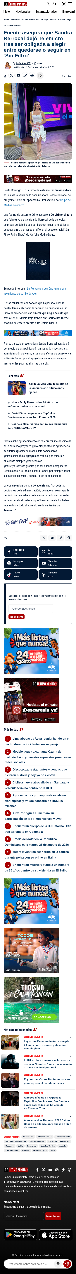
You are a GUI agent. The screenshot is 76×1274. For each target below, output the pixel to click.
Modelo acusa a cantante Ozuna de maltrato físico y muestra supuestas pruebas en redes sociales (38, 757)
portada (62, 1146)
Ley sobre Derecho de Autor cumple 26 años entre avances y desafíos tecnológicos (46, 1045)
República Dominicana (16, 1141)
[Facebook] (21, 551)
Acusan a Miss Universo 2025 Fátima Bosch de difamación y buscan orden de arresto (47, 1124)
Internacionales (45, 1137)
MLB (53, 1150)
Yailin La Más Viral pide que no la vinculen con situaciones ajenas (48, 388)
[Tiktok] (21, 574)
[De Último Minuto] (15, 3)
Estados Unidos (48, 1146)
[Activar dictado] (58, 1264)
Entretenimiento (12, 25)
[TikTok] (63, 1170)
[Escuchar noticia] (40, 75)
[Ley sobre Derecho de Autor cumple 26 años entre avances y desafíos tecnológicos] (10, 1042)
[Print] (32, 75)
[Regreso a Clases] (38, 333)
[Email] (18, 75)
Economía (31, 1146)
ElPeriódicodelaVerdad (59, 1141)
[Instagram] (21, 563)
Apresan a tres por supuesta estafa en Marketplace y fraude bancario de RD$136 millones (35, 800)
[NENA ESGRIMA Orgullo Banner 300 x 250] (31, 950)
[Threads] (55, 574)
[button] (48, 4)
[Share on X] (11, 75)
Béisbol (25, 1150)
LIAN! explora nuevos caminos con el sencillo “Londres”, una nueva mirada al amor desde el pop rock (48, 1064)
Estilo (20, 1146)
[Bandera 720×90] (38, 521)
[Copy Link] (25, 75)
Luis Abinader (12, 1150)
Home (6, 19)
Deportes (10, 1146)
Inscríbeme (16, 616)
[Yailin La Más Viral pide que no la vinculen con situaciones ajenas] (17, 388)
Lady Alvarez (23, 63)
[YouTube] (50, 1170)
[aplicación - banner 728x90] (38, 178)
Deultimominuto (63, 1137)
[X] (55, 551)
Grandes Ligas (40, 1150)
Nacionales (28, 1137)
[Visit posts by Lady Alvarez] (7, 65)
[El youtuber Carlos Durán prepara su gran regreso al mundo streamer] (10, 1080)
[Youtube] (55, 563)
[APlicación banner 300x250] (31, 700)
